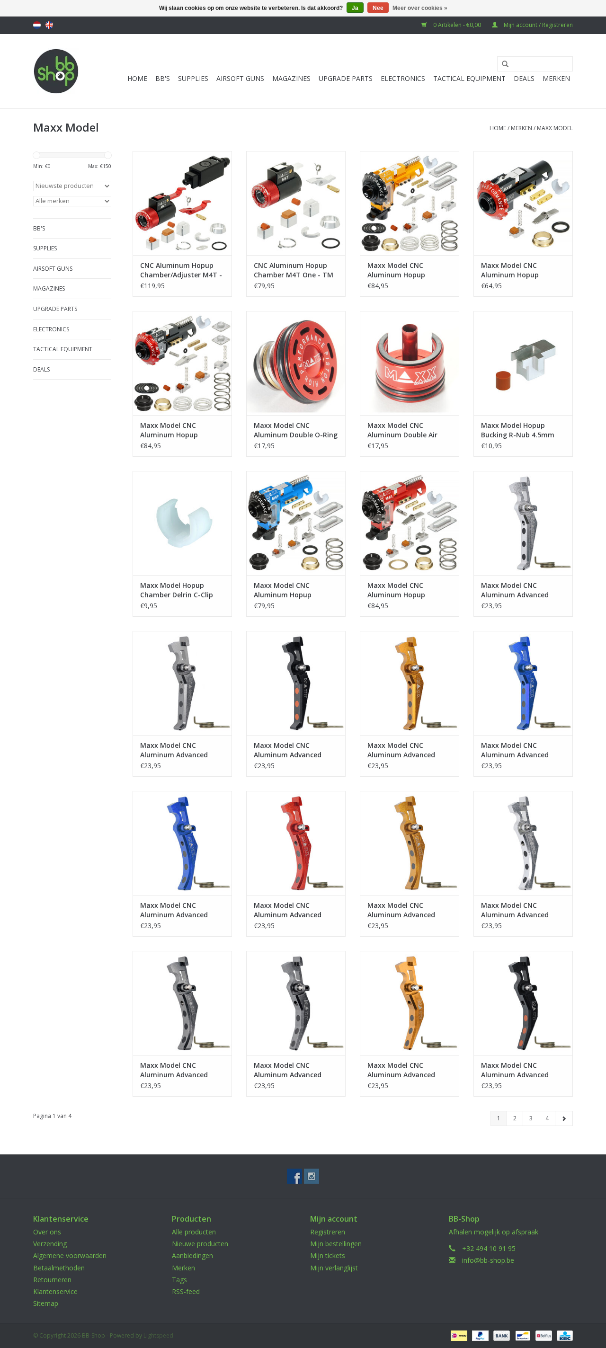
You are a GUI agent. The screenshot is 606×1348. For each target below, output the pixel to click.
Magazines (291, 78)
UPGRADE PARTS (346, 78)
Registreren (327, 1231)
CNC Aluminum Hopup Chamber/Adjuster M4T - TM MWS (181, 270)
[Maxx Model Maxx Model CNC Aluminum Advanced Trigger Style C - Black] (523, 1003)
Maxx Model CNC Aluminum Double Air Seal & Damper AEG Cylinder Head (402, 430)
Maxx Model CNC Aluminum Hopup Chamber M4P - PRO (287, 590)
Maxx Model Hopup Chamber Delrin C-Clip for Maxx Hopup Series (177, 590)
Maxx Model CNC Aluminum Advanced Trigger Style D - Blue (175, 910)
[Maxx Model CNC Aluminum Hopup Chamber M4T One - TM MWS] (296, 203)
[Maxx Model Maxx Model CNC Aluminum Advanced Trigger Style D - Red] (296, 843)
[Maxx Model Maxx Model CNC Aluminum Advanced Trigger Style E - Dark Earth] (409, 683)
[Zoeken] (502, 64)
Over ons (47, 1231)
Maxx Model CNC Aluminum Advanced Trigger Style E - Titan (177, 750)
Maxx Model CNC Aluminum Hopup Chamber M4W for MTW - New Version (182, 430)
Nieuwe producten (200, 1243)
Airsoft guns (240, 78)
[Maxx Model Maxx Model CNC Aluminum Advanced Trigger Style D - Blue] (182, 843)
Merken (556, 78)
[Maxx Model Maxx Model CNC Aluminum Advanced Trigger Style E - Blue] (523, 683)
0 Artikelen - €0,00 (457, 25)
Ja (355, 8)
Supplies (193, 78)
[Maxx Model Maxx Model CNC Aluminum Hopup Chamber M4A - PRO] (409, 523)
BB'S (162, 78)
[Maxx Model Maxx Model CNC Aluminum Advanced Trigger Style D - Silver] (523, 843)
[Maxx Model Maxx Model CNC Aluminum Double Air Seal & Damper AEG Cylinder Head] (409, 363)
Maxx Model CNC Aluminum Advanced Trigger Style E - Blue (516, 750)
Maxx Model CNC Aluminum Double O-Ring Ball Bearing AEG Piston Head (296, 430)
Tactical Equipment (469, 78)
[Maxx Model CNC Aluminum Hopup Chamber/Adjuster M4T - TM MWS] (182, 203)
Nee (378, 8)
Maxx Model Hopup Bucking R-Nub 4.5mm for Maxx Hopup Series (518, 430)
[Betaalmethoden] (457, 1335)
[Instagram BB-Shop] (311, 1176)
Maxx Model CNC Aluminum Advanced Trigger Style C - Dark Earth (403, 1070)
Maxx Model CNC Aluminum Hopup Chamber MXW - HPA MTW (515, 270)
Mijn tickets (327, 1255)
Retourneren (52, 1279)
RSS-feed (186, 1291)
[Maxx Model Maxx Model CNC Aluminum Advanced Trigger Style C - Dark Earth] (409, 1003)
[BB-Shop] (56, 71)
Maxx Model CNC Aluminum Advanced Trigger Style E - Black (290, 750)
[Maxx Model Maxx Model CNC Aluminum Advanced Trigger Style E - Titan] (182, 683)
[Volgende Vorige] (563, 1118)
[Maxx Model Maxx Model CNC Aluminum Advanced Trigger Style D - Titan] (182, 1003)
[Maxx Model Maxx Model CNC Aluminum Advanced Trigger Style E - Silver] (523, 523)
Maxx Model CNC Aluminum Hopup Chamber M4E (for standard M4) (397, 270)
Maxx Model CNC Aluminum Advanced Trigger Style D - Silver (518, 910)
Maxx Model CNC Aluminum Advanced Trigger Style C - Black (517, 1070)
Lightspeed (158, 1335)
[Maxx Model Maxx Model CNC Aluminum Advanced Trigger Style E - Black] (296, 683)
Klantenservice (55, 1291)
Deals (524, 78)
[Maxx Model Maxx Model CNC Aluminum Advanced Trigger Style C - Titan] (296, 1003)
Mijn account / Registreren (537, 25)
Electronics (403, 78)
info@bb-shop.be (488, 1260)
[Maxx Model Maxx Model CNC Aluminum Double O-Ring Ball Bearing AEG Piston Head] (296, 363)
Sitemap (45, 1303)
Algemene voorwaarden (70, 1255)
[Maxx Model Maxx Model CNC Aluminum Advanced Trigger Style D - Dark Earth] (409, 843)
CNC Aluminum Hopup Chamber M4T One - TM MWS (293, 270)
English (49, 25)
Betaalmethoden (59, 1267)
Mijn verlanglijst (334, 1267)
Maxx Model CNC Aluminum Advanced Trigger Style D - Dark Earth (403, 910)
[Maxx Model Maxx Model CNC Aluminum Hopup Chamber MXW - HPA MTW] (523, 203)
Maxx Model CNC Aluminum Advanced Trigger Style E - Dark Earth (402, 750)
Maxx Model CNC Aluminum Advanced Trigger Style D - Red (288, 910)
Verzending (50, 1243)
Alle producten (194, 1231)
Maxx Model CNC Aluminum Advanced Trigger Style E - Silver (517, 590)
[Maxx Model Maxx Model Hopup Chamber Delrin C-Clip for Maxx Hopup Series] (182, 523)
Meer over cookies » (419, 8)
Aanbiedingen (192, 1255)
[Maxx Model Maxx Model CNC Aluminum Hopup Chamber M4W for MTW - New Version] (182, 363)
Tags (179, 1279)
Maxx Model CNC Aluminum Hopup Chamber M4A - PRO (400, 590)
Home (137, 78)
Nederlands (37, 25)
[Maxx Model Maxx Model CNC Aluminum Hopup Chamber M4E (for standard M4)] (409, 203)
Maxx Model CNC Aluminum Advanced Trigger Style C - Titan (291, 1070)
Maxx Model (555, 128)
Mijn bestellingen (336, 1243)
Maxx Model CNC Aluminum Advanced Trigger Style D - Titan (177, 1070)
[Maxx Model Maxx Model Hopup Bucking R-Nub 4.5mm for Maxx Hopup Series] (523, 363)
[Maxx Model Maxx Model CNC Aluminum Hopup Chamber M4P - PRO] (296, 523)
